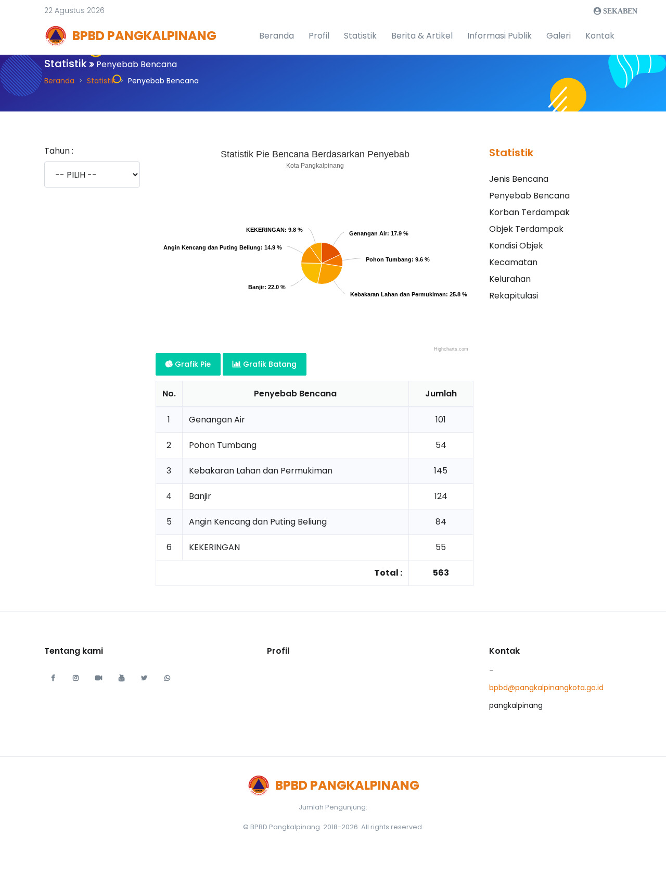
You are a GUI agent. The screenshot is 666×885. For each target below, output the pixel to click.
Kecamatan (513, 262)
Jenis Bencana (518, 179)
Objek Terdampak (526, 229)
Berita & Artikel (422, 36)
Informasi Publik (499, 36)
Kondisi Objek (516, 246)
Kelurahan (510, 279)
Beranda (276, 36)
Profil (319, 36)
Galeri (558, 36)
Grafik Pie (192, 364)
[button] (74, 10)
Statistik (360, 36)
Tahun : (58, 151)
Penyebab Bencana (529, 196)
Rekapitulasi (513, 296)
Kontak (599, 36)
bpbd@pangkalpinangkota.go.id (546, 687)
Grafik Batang (269, 364)
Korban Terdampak (529, 212)
